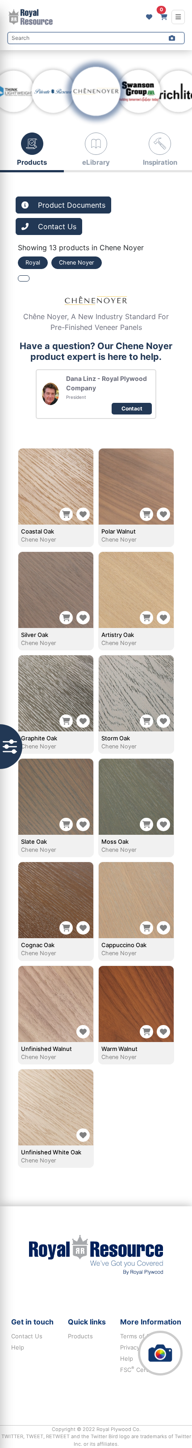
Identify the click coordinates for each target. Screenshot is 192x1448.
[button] (172, 38)
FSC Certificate (142, 1369)
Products (80, 1336)
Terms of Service (143, 1336)
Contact (131, 408)
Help (17, 1347)
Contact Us (26, 1336)
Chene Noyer (38, 539)
